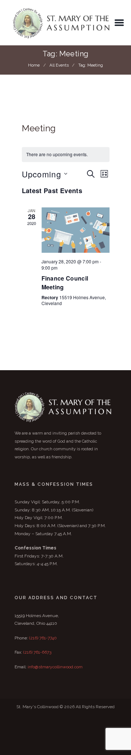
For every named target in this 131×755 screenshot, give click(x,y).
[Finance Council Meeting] (75, 230)
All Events (59, 65)
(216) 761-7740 (43, 638)
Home (34, 65)
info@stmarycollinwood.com (55, 666)
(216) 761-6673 (37, 652)
